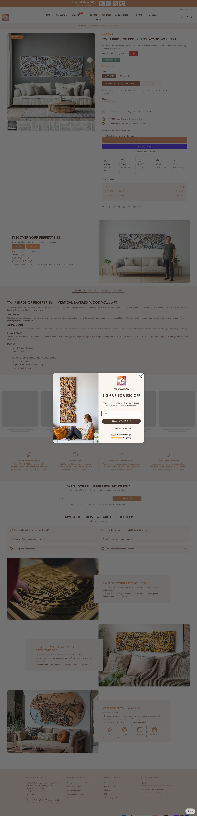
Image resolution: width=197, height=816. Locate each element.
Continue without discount (121, 428)
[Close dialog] (141, 376)
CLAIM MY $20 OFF (121, 421)
